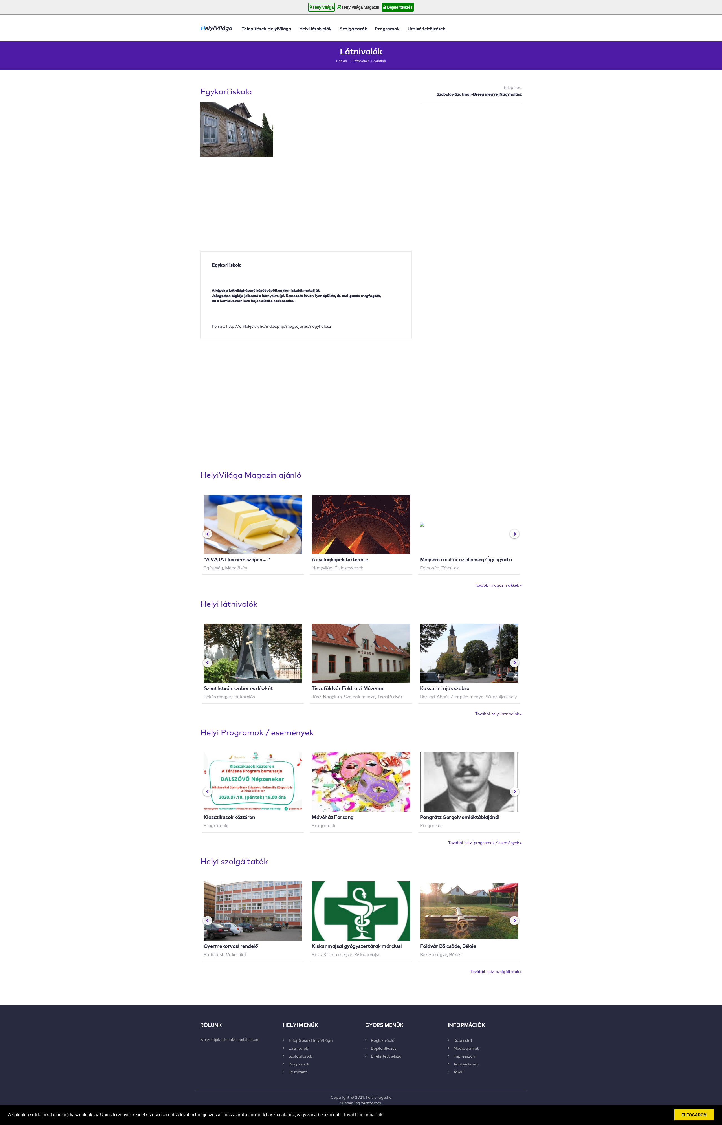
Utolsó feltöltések (426, 28)
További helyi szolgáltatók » (496, 971)
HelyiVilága (322, 7)
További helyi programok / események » (485, 842)
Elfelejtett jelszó (386, 1055)
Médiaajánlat (466, 1048)
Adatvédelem (466, 1063)
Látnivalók (360, 60)
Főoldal (342, 60)
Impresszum (465, 1055)
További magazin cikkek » (498, 584)
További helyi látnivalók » (498, 713)
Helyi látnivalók (315, 28)
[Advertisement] (471, 148)
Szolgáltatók (353, 28)
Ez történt (298, 1071)
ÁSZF (459, 1071)
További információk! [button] (363, 1114)
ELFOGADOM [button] (694, 1115)
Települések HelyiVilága (266, 28)
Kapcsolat (463, 1040)
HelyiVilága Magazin (360, 7)
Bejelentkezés (399, 7)
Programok (387, 28)
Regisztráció (382, 1040)
